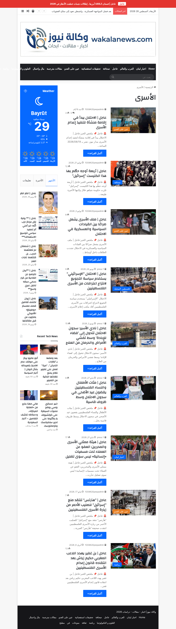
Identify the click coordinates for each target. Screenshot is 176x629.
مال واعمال (38, 68)
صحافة (106, 68)
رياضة (6, 68)
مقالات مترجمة (54, 68)
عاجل (115, 68)
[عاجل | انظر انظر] (48, 202)
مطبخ (62, 622)
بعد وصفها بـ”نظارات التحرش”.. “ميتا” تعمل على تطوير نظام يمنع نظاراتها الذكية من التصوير (49, 369)
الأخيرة (39, 180)
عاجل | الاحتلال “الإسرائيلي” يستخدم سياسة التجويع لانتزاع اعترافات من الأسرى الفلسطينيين (86, 281)
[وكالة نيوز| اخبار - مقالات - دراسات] (88, 39)
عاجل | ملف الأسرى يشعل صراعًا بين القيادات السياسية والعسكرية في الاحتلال (87, 226)
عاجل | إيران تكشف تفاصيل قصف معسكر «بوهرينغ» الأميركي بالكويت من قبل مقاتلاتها (28, 309)
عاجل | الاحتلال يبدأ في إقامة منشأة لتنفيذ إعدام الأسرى (87, 122)
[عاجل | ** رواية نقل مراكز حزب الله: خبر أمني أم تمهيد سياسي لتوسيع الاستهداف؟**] (48, 222)
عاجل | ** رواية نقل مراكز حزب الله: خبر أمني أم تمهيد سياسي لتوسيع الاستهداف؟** (28, 227)
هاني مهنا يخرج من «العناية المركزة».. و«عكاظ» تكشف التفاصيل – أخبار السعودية (29, 413)
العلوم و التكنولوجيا (21, 68)
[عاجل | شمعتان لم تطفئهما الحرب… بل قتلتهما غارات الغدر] (48, 250)
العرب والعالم (127, 68)
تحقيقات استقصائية (91, 68)
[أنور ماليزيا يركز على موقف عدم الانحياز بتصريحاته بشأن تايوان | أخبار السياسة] (29, 350)
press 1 (100, 269)
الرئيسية (149, 87)
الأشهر (51, 180)
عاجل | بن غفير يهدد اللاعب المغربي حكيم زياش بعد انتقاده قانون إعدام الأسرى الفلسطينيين (86, 560)
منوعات (75, 622)
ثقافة (84, 622)
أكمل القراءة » (94, 153)
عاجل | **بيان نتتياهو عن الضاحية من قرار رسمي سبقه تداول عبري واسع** (28, 279)
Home (151, 68)
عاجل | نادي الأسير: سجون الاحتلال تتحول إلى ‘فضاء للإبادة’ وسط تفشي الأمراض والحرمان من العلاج (86, 335)
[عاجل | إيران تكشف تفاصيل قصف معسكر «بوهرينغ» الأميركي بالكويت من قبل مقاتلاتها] (48, 303)
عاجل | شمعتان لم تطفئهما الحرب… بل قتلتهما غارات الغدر (28, 253)
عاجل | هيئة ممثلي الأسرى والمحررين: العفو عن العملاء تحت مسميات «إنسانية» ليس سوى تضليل (86, 449)
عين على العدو (71, 68)
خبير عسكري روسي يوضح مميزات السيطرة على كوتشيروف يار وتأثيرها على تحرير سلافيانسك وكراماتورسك (49, 415)
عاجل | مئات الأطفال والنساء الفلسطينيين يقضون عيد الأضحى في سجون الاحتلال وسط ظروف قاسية (89, 392)
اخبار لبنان (141, 68)
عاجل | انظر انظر (28, 193)
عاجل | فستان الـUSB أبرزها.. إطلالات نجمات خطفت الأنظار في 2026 (83, 3)
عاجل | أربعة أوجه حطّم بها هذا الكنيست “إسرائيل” (86, 173)
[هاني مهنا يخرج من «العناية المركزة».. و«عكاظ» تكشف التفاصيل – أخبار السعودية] (29, 395)
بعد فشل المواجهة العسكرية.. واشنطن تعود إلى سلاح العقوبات (81, 11)
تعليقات (27, 180)
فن (68, 622)
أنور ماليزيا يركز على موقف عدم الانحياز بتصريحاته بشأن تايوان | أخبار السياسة (29, 365)
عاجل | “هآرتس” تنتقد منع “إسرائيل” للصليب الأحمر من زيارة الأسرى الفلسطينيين (86, 505)
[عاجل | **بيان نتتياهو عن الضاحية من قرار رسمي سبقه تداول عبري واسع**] (48, 275)
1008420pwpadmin (94, 109)
